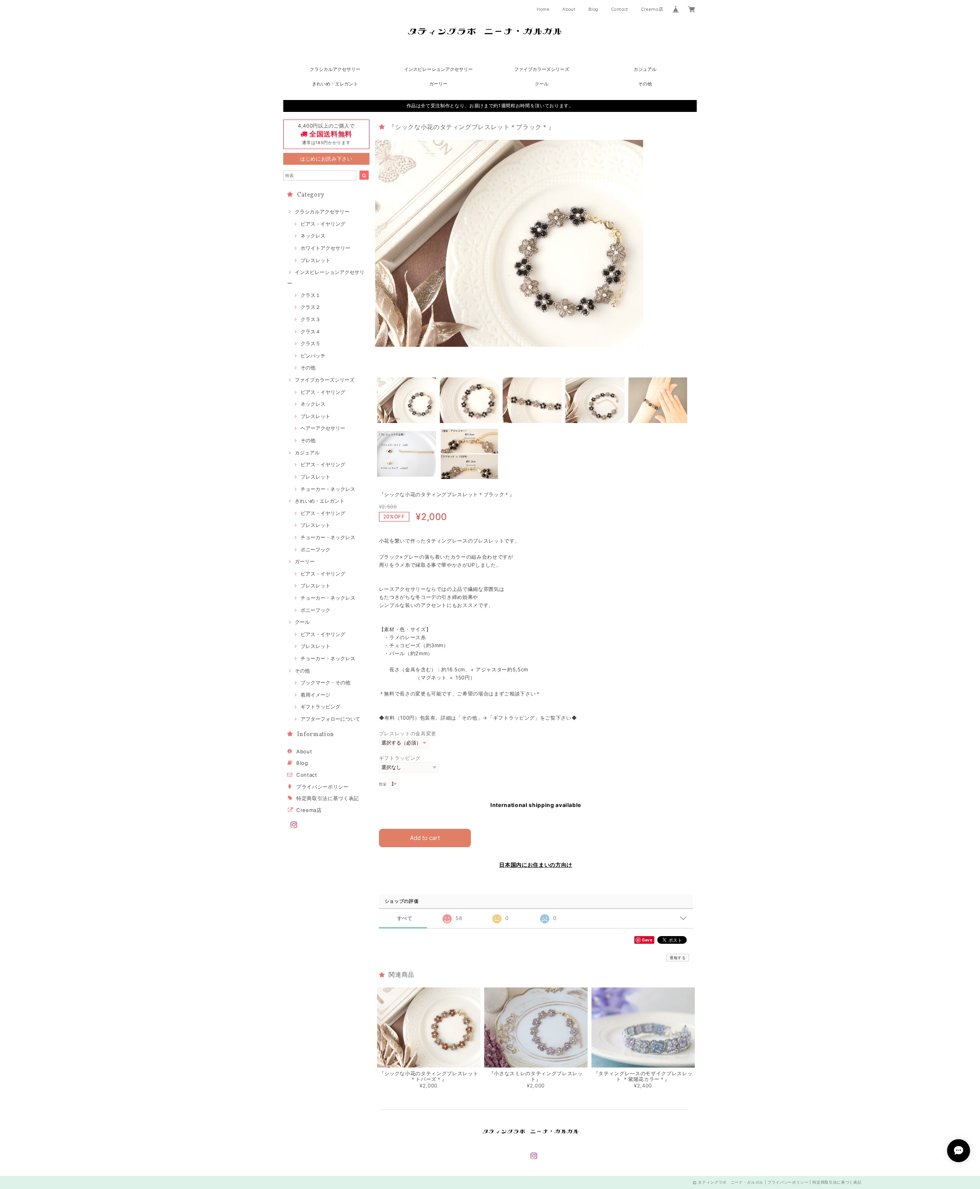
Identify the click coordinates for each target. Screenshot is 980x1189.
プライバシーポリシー (322, 787)
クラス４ (310, 331)
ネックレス (313, 236)
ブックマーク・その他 (325, 682)
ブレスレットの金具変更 (407, 733)
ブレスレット (315, 260)
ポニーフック (315, 549)
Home (543, 9)
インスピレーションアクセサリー (438, 69)
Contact (620, 9)
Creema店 (652, 9)
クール (542, 84)
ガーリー (438, 84)
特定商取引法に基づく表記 (327, 798)
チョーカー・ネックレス (328, 489)
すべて (405, 918)
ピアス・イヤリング (323, 224)
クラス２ (310, 307)
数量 (383, 784)
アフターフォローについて (330, 719)
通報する (678, 957)
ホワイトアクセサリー (325, 248)
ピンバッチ (313, 356)
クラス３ (310, 319)
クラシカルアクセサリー (335, 69)
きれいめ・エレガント (335, 84)
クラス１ (310, 295)
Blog (593, 9)
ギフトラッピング (320, 707)
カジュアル (645, 69)
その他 (645, 84)
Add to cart (425, 837)
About (568, 9)
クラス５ (310, 343)
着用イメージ (315, 695)
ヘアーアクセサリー (323, 428)
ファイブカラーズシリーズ (541, 69)
